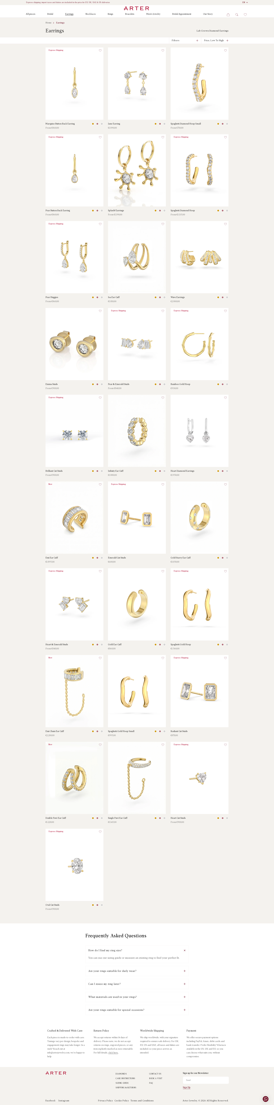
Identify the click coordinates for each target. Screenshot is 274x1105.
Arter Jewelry (190, 1101)
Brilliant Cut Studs (54, 471)
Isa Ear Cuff (114, 297)
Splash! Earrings (116, 210)
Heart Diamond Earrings (182, 471)
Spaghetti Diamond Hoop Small (186, 124)
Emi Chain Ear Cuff (55, 731)
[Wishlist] (245, 14)
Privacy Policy (105, 1101)
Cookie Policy (121, 1101)
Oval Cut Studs (52, 905)
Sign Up (186, 1087)
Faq (151, 1083)
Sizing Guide (122, 1083)
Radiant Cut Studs (179, 731)
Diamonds (121, 1074)
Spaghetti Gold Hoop (181, 644)
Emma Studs (52, 384)
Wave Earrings (178, 297)
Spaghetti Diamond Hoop (183, 210)
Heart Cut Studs (178, 818)
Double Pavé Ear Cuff (56, 818)
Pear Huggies (52, 297)
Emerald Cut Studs (117, 558)
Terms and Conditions (142, 1101)
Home (49, 23)
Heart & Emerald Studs (57, 644)
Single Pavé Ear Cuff (117, 818)
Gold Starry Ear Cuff (181, 558)
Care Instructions (125, 1079)
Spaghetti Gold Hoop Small (121, 731)
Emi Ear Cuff (52, 558)
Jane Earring (114, 124)
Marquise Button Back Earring (60, 124)
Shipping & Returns (126, 1088)
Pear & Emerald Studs (118, 384)
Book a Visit (155, 1079)
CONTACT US (155, 1074)
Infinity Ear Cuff (115, 471)
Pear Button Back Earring (58, 210)
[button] (30, 15)
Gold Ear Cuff (114, 644)
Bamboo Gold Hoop (180, 384)
